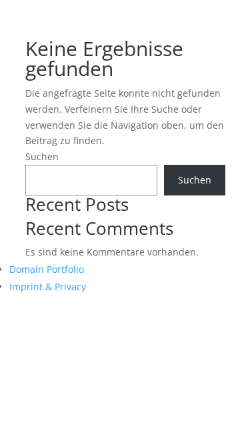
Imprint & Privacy (47, 286)
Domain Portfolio (46, 269)
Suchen (42, 156)
